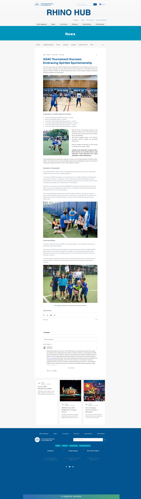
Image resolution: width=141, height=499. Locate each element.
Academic (73, 44)
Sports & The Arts (83, 44)
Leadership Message (48, 44)
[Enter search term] (95, 4)
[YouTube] (70, 467)
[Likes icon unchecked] (48, 371)
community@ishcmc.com (52, 459)
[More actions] (96, 55)
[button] (102, 44)
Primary (58, 44)
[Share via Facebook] (44, 315)
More (91, 44)
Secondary (65, 44)
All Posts (38, 44)
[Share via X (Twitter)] (47, 315)
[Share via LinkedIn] (51, 315)
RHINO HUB (68, 12)
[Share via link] (54, 315)
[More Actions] (96, 347)
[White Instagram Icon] (73, 467)
